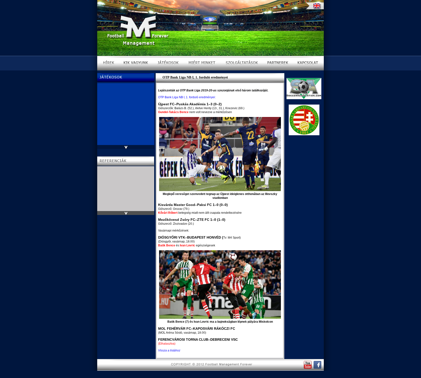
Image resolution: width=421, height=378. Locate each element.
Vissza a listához (169, 350)
